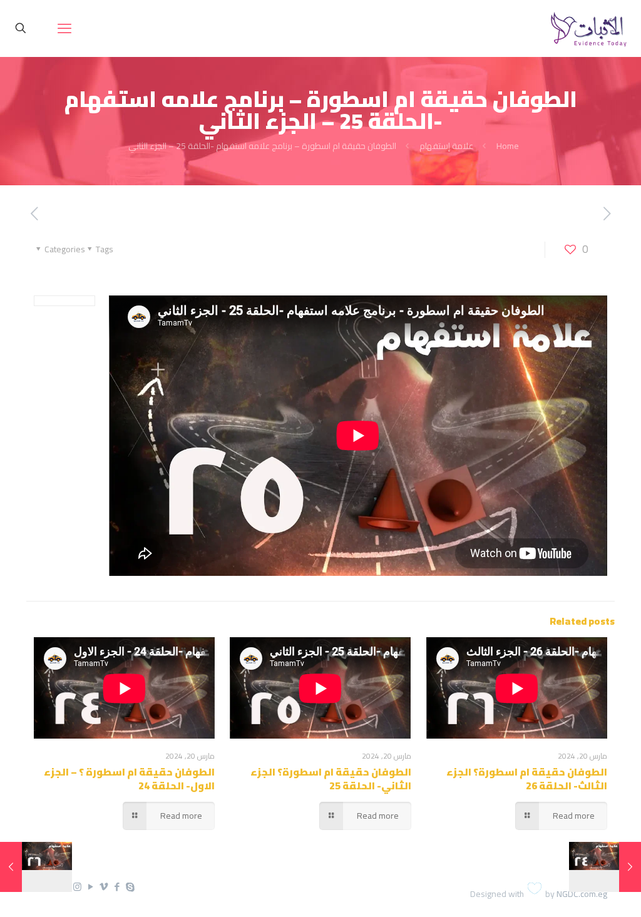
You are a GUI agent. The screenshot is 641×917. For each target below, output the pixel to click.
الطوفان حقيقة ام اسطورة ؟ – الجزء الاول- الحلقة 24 (129, 778)
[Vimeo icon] (103, 887)
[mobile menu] (64, 28)
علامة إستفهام (446, 146)
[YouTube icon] (90, 887)
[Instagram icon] (77, 887)
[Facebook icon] (116, 887)
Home (507, 146)
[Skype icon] (130, 887)
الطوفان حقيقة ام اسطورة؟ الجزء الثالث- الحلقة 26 (526, 778)
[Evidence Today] (586, 28)
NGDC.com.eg (581, 894)
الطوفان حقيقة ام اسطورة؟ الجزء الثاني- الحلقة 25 (330, 778)
